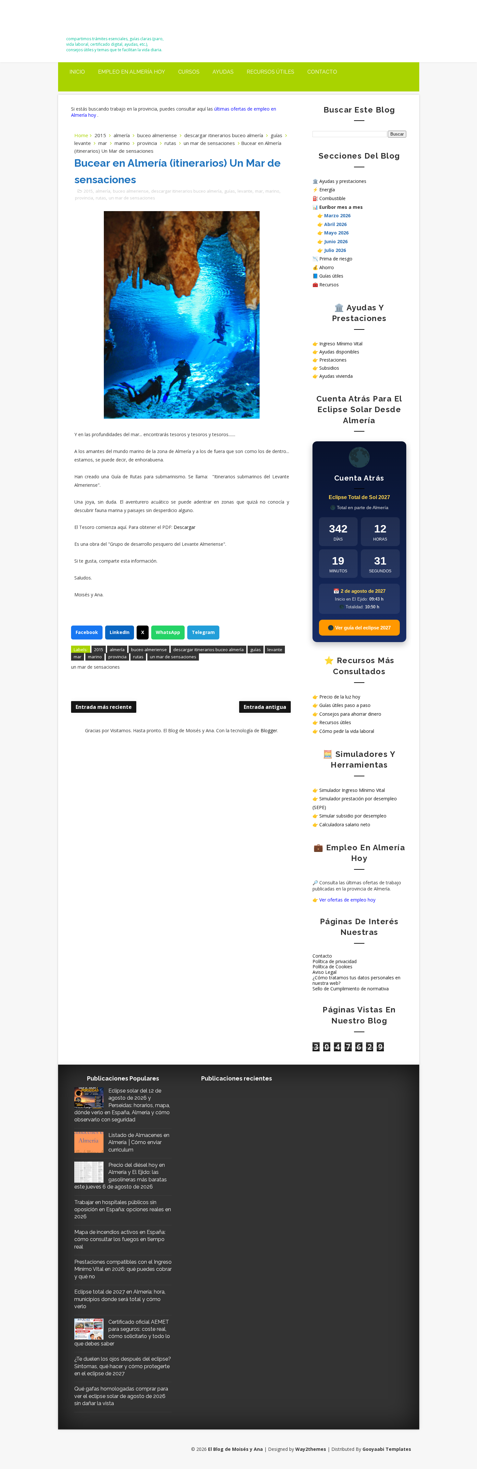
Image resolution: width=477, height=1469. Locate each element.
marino (122, 143)
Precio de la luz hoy (339, 697)
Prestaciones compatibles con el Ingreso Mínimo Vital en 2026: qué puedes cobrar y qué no (123, 1269)
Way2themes (310, 1449)
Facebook (87, 632)
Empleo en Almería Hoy (131, 72)
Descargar (184, 527)
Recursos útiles (270, 72)
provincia (147, 143)
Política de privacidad (334, 961)
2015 (100, 135)
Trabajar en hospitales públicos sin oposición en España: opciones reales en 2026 (122, 1209)
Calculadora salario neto (344, 824)
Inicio (77, 72)
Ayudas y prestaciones (342, 181)
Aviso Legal (324, 972)
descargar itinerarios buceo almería (223, 135)
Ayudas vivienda (336, 376)
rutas (170, 143)
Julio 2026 (335, 250)
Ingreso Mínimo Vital (340, 343)
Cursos (189, 72)
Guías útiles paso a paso (345, 705)
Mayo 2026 (336, 233)
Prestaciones (333, 360)
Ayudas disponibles (339, 352)
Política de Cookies (332, 966)
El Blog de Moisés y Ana (102, 20)
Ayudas (223, 72)
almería (122, 135)
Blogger (269, 730)
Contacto (322, 72)
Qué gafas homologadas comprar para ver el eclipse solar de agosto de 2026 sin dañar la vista (121, 1396)
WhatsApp (168, 632)
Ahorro (326, 267)
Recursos (329, 284)
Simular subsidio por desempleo (352, 816)
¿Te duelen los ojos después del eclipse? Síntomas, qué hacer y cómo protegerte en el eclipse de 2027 (122, 1366)
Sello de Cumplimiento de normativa (350, 988)
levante (82, 143)
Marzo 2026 (337, 215)
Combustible (332, 198)
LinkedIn (119, 632)
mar (102, 143)
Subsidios (329, 368)
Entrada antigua (265, 707)
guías (276, 135)
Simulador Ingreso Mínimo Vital (352, 790)
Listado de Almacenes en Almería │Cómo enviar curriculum (138, 1142)
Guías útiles (331, 276)
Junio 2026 (336, 241)
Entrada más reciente (104, 707)
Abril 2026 (335, 224)
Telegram (203, 632)
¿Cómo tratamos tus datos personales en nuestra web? (356, 980)
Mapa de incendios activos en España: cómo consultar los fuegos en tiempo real (119, 1239)
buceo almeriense (157, 135)
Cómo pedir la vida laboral (346, 731)
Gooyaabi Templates (386, 1449)
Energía (327, 189)
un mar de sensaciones (209, 143)
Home (81, 135)
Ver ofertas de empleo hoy (347, 900)
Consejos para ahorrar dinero (350, 714)
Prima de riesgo (335, 259)
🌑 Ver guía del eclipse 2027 (359, 627)
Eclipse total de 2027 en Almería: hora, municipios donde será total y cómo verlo (119, 1299)
